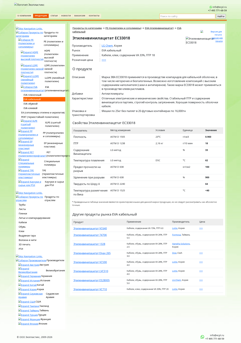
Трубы (22, 204)
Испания (45, 280)
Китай (40, 284)
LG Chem (107, 45)
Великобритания (55, 270)
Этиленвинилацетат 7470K (90, 235)
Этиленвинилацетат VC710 (90, 289)
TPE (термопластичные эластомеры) (53, 174)
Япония (43, 323)
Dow (174, 252)
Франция (45, 319)
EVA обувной (31, 103)
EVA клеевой (30, 108)
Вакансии (79, 16)
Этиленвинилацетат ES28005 (91, 280)
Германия (46, 276)
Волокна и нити (27, 240)
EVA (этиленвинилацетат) (159, 28)
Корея (40, 289)
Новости (66, 16)
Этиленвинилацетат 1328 (89, 244)
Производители (55, 260)
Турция (42, 314)
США (38, 301)
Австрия (44, 264)
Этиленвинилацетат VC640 (90, 228)
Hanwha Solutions (181, 243)
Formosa (176, 234)
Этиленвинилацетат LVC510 (90, 271)
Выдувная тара (27, 235)
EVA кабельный (32, 99)
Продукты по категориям (87, 28)
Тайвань (44, 310)
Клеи (21, 231)
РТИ (21, 248)
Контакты (94, 16)
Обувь (22, 226)
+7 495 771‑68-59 (217, 10)
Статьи (54, 16)
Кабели (23, 222)
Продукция (41, 16)
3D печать (24, 244)
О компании (24, 16)
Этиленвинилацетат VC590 (90, 262)
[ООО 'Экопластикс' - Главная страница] (29, 4)
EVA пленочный (32, 94)
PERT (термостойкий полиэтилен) (40, 116)
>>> (104, 60)
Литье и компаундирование (34, 217)
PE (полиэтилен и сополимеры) (123, 28)
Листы (22, 209)
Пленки (23, 213)
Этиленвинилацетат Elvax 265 (92, 253)
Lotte (174, 228)
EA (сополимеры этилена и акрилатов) (43, 112)
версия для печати (217, 39)
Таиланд (44, 305)
